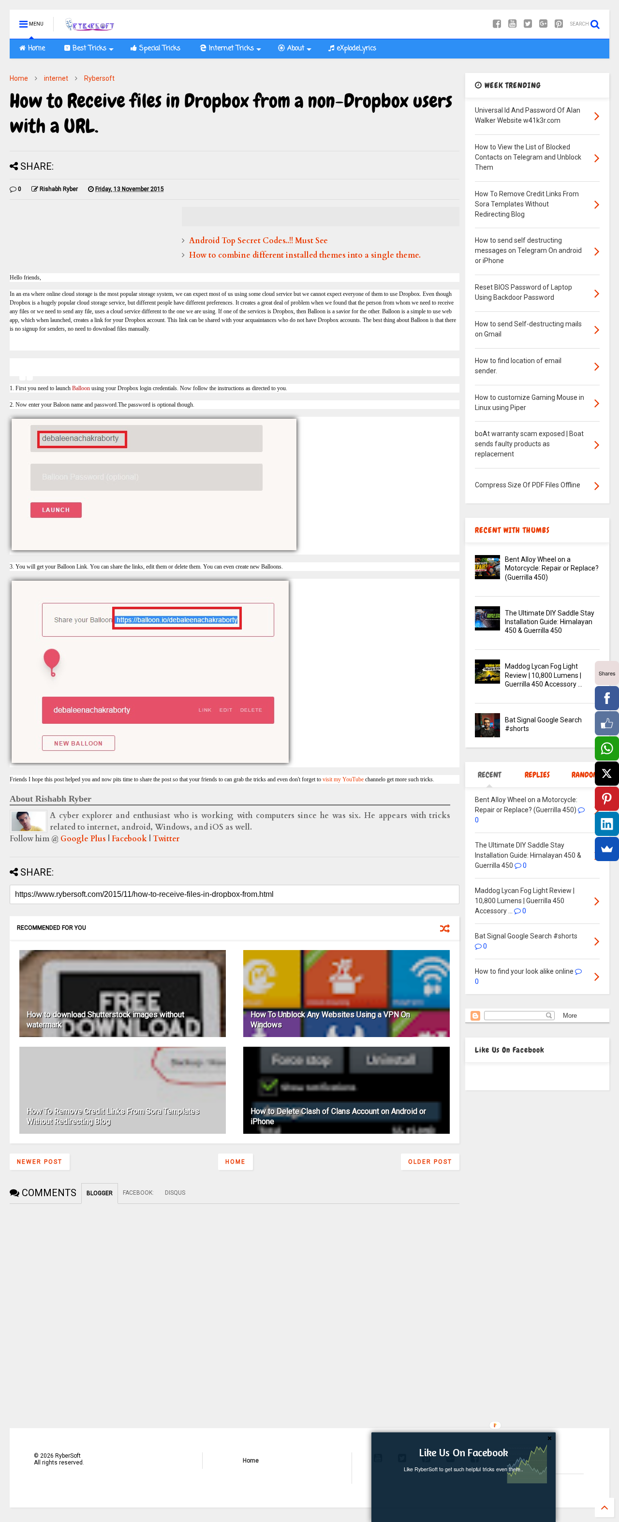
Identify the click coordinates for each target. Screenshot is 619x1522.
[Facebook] (497, 24)
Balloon (81, 388)
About (294, 49)
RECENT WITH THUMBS (512, 530)
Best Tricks (88, 49)
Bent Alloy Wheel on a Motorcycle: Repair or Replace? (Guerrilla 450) (552, 568)
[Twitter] (528, 24)
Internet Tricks (230, 49)
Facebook (129, 839)
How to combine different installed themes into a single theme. (305, 255)
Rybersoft (99, 78)
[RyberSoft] (90, 27)
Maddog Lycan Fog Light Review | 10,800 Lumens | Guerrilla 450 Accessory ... (543, 675)
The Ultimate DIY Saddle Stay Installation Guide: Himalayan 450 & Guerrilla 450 (549, 621)
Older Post (430, 1161)
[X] (607, 773)
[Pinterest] (559, 24)
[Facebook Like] (607, 723)
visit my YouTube (343, 779)
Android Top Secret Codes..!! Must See (258, 240)
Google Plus (83, 839)
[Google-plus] (543, 24)
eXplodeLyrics (355, 49)
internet (56, 78)
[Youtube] (512, 24)
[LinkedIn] (607, 824)
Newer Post (39, 1161)
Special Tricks (158, 49)
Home (35, 49)
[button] (463, 1452)
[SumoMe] (607, 849)
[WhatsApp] (607, 748)
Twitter (166, 839)
